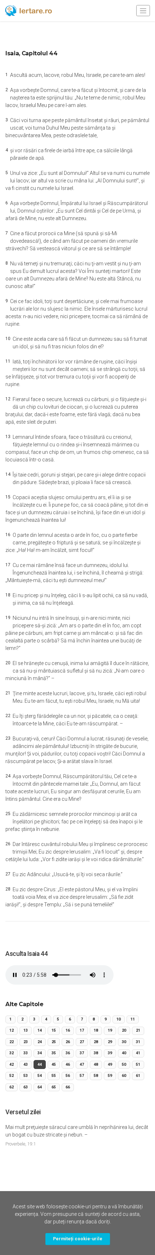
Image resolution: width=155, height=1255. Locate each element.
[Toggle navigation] (143, 10)
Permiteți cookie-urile (77, 1238)
